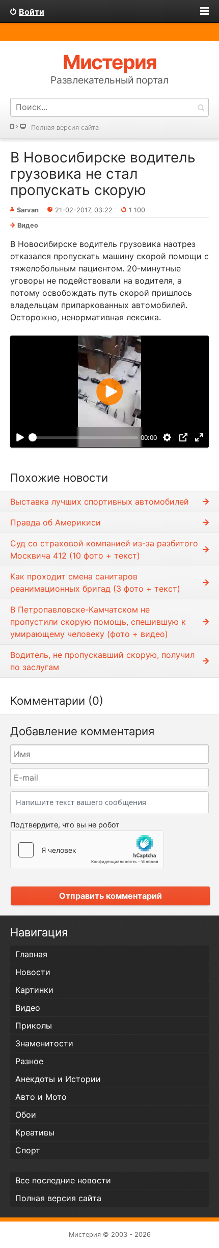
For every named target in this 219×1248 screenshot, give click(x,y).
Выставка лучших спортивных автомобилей (99, 501)
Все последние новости (63, 1180)
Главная (31, 954)
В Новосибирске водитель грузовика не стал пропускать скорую (103, 174)
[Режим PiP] (183, 437)
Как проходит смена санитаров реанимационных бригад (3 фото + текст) (95, 582)
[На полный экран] (199, 437)
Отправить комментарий (110, 896)
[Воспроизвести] (19, 437)
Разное (29, 1061)
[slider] (83, 437)
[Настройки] (167, 437)
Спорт (27, 1150)
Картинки (34, 990)
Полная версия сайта (65, 127)
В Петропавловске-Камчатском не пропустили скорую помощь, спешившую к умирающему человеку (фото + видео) (98, 621)
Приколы (33, 1025)
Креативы (34, 1132)
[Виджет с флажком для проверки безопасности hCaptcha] (87, 849)
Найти (200, 107)
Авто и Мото (41, 1097)
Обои (25, 1115)
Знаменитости (44, 1043)
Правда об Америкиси (55, 522)
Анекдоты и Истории (58, 1079)
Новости (32, 972)
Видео (27, 225)
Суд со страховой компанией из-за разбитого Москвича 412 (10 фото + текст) (104, 549)
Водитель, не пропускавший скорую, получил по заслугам (102, 661)
